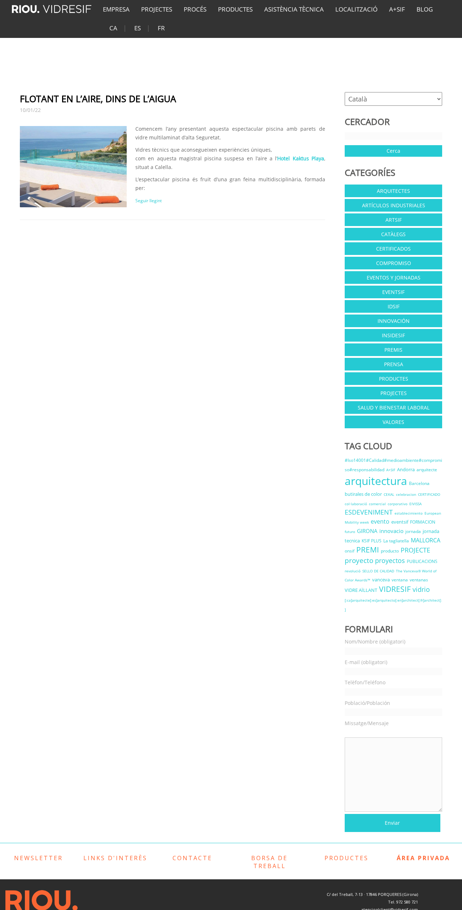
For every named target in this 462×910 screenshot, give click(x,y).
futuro (350, 531)
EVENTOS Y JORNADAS (393, 277)
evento (380, 521)
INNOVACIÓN (394, 320)
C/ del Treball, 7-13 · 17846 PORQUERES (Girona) (372, 894)
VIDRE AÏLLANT (361, 590)
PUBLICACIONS (422, 561)
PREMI (367, 550)
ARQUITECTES (393, 190)
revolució (353, 570)
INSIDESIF (393, 335)
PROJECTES (156, 9)
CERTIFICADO (429, 494)
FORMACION (422, 522)
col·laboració (356, 503)
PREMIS (393, 349)
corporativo (397, 503)
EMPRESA (116, 9)
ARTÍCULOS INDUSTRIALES (393, 205)
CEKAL (389, 494)
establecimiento (409, 513)
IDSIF (394, 306)
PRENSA (393, 364)
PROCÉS (195, 9)
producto (390, 551)
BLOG (425, 9)
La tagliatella (396, 540)
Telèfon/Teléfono (365, 682)
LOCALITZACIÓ (356, 9)
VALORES (393, 422)
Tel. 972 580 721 (403, 902)
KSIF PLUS (372, 540)
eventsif (399, 522)
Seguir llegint (148, 200)
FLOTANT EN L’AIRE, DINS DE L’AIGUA (98, 98)
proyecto (359, 560)
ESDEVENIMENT (369, 512)
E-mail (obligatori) (366, 662)
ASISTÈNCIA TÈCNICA (294, 9)
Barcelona (419, 483)
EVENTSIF (393, 292)
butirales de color (363, 494)
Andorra (406, 469)
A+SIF (397, 9)
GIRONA (367, 530)
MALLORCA (425, 540)
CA (113, 28)
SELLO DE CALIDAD (378, 570)
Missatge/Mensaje (367, 723)
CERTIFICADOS (393, 248)
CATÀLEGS (393, 234)
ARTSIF (393, 219)
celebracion (406, 494)
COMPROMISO (393, 263)
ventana (400, 579)
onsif (349, 551)
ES (137, 28)
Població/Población (367, 702)
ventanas (419, 579)
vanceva (381, 579)
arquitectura (376, 480)
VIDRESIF (395, 589)
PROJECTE (415, 550)
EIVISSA (415, 503)
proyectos (390, 560)
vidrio (421, 589)
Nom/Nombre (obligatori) (375, 641)
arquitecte (427, 469)
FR (161, 28)
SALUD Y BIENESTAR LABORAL (394, 407)
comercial (377, 503)
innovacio (391, 530)
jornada (413, 531)
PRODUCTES (235, 9)
